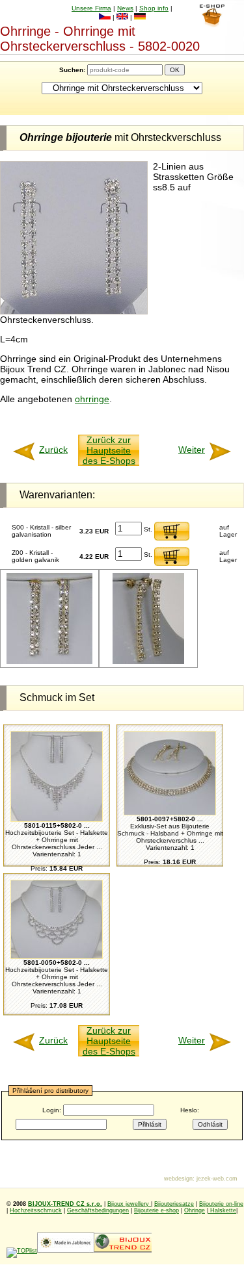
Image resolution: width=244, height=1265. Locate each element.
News (125, 8)
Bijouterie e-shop (156, 1210)
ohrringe (92, 399)
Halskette (222, 1210)
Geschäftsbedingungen (98, 1210)
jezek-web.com (217, 1178)
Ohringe (194, 1210)
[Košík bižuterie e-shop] (211, 24)
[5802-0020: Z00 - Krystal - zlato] (49, 661)
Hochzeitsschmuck (36, 1210)
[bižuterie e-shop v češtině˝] (105, 17)
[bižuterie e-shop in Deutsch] (140, 17)
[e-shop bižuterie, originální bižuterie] (123, 1250)
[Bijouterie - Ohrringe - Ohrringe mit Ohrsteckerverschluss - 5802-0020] (74, 311)
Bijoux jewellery (129, 1204)
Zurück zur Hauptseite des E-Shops (109, 450)
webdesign (178, 1178)
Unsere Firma (91, 8)
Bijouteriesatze (174, 1204)
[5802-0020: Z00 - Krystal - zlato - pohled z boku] (148, 661)
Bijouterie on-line (221, 1204)
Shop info (154, 8)
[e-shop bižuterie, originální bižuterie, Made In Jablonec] (65, 1250)
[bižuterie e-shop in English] (122, 17)
